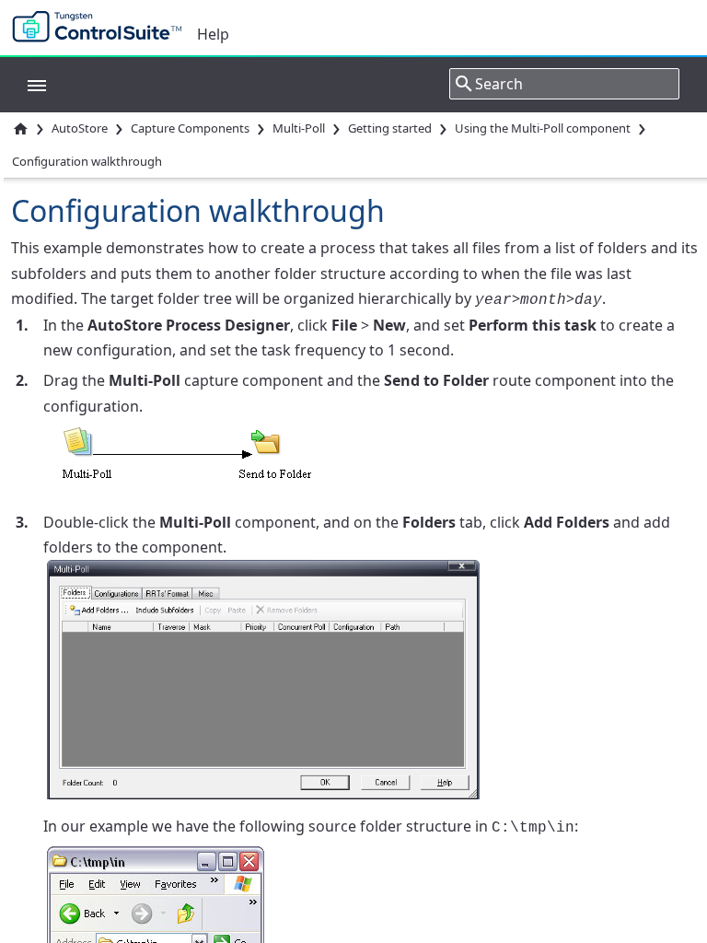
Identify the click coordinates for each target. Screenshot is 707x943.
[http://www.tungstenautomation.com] (101, 27)
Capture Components (190, 128)
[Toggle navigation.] (27, 84)
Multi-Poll (298, 128)
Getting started (390, 128)
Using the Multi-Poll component (543, 128)
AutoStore (80, 128)
